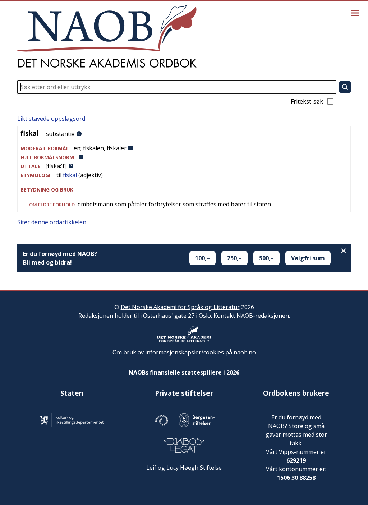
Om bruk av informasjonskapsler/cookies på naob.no (184, 352)
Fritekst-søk (307, 101)
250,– (234, 258)
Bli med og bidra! (47, 262)
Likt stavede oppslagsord (51, 119)
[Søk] (345, 87)
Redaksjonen (95, 316)
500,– (266, 258)
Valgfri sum (308, 258)
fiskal (70, 175)
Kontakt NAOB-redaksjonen (251, 316)
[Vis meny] (355, 13)
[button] (184, 148)
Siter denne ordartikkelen (51, 222)
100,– (202, 258)
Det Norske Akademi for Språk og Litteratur (180, 307)
